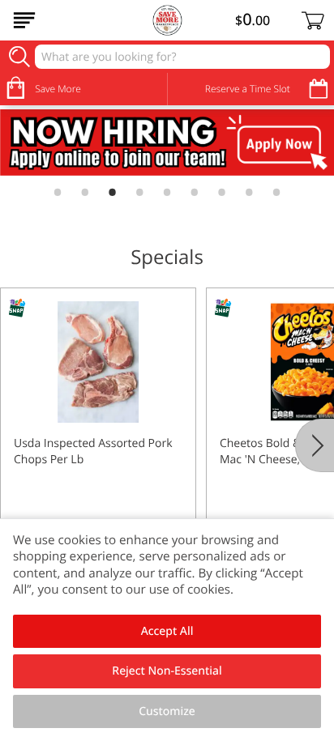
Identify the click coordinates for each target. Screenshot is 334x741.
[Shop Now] (24, 20)
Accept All (167, 631)
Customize (167, 711)
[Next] (314, 445)
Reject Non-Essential (166, 671)
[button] (98, 431)
